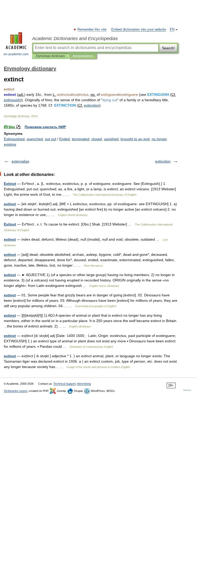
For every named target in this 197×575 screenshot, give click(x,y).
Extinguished (14, 139)
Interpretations (83, 56)
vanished (111, 139)
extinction (163, 161)
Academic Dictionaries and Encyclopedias (75, 38)
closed (96, 139)
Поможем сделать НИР (45, 127)
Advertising (84, 383)
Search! (168, 48)
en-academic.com (16, 54)
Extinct (10, 184)
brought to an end (135, 139)
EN (172, 29)
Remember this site (92, 29)
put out (50, 139)
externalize (20, 161)
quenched (35, 139)
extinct (10, 204)
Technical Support (64, 383)
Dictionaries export (15, 390)
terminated (80, 139)
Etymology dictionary (50, 56)
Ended (64, 139)
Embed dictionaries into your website (138, 29)
